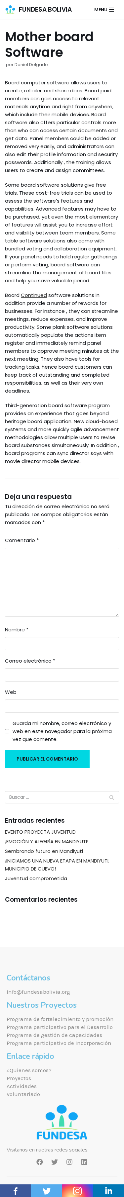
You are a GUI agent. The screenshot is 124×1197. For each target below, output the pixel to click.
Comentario (22, 540)
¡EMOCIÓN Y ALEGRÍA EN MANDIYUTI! (46, 841)
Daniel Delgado (31, 64)
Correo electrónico (30, 660)
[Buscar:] (62, 797)
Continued (34, 295)
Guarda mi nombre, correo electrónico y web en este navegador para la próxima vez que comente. (62, 731)
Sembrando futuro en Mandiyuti (44, 851)
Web (11, 692)
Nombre (16, 629)
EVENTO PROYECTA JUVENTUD (40, 831)
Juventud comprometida (36, 878)
